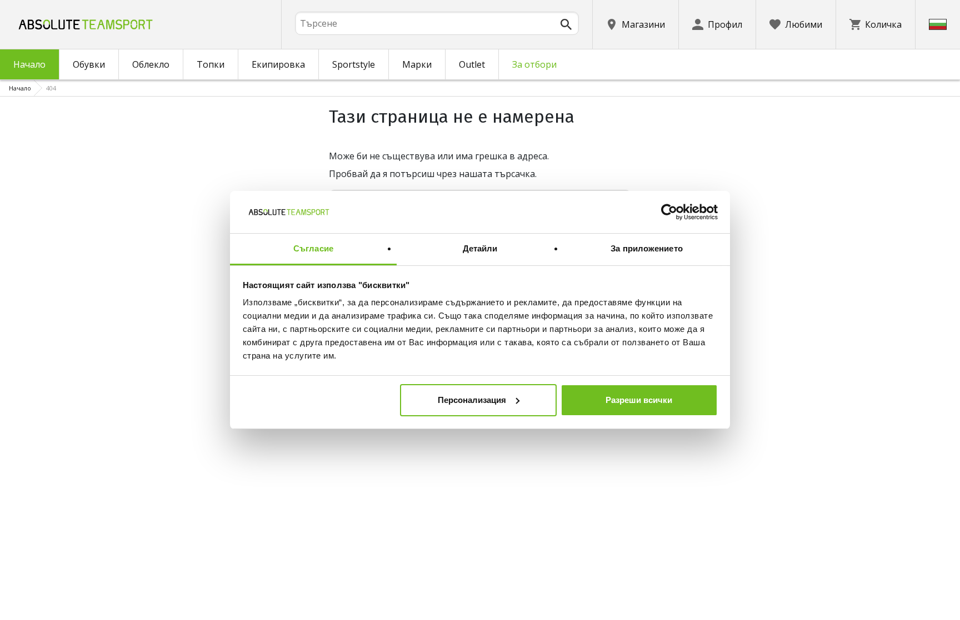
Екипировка (278, 64)
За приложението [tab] (647, 248)
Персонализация (472, 400)
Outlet (472, 64)
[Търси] (566, 24)
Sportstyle (353, 64)
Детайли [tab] (480, 248)
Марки (417, 64)
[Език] (938, 24)
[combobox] (437, 23)
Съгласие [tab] (313, 248)
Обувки (89, 64)
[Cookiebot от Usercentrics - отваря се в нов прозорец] (669, 212)
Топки (210, 64)
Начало (29, 64)
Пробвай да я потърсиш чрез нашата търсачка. (433, 174)
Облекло (150, 64)
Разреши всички (639, 400)
